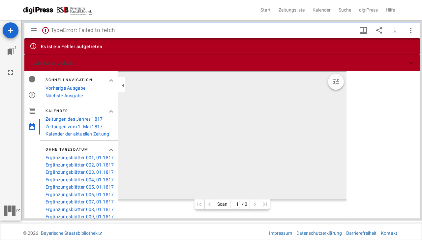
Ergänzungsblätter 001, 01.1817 (79, 157)
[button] (222, 63)
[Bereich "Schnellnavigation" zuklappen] (111, 80)
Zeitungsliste (292, 10)
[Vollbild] (10, 72)
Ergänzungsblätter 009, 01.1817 (79, 216)
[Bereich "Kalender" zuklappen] (111, 111)
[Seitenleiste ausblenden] (34, 30)
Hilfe (390, 10)
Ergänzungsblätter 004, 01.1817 (79, 179)
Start (265, 10)
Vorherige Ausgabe (65, 88)
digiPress (368, 10)
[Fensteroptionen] (411, 30)
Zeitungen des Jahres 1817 (74, 119)
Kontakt (389, 233)
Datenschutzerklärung (319, 233)
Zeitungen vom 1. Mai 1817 (74, 126)
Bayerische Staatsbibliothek (69, 233)
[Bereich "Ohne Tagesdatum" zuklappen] (111, 150)
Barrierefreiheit (361, 233)
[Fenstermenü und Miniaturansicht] (363, 30)
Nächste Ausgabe (64, 95)
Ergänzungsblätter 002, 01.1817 (79, 164)
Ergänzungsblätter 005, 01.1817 (79, 187)
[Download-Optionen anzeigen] (395, 30)
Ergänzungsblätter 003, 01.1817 (79, 172)
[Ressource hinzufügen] (10, 30)
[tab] (32, 79)
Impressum (280, 233)
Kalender (322, 10)
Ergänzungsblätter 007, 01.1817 (79, 201)
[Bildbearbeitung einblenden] (336, 82)
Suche (345, 10)
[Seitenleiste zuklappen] (123, 85)
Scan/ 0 (232, 204)
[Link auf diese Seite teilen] (379, 30)
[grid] (383, 145)
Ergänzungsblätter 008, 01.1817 (79, 209)
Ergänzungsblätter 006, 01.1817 (79, 194)
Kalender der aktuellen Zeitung (77, 133)
